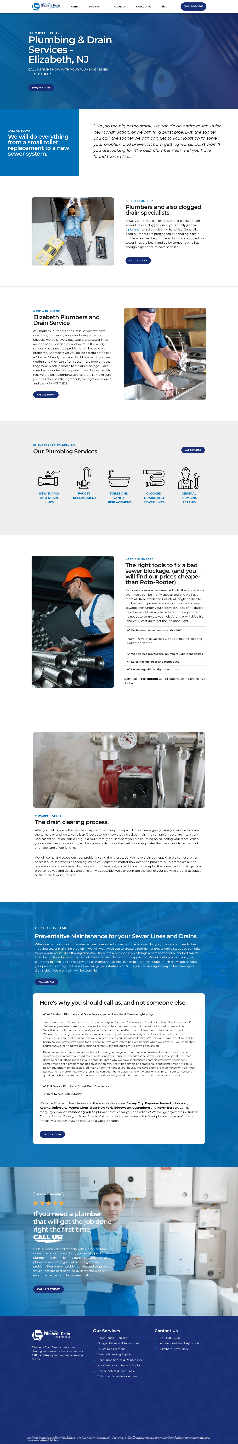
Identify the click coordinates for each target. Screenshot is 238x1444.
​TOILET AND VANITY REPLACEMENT (119, 498)
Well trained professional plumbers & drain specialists (167, 653)
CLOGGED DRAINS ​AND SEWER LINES (154, 498)
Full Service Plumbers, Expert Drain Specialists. (78, 1086)
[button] (165, 630)
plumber (134, 229)
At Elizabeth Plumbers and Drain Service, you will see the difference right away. (100, 1014)
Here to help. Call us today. (64, 1094)
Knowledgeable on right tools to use (155, 669)
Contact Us (143, 6)
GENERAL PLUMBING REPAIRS (189, 498)
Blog (164, 6)
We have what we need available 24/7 (156, 630)
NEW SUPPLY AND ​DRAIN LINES (49, 498)
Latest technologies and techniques (155, 661)
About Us (120, 6)
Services (94, 6)
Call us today (40, 1355)
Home (74, 6)
